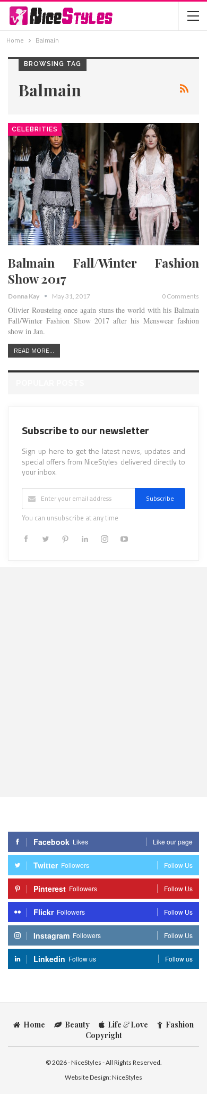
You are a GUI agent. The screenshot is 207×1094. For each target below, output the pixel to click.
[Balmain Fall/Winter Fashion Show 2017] (103, 184)
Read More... (34, 350)
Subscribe (160, 498)
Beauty (77, 1025)
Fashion (180, 1025)
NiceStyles (127, 1077)
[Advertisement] (103, 681)
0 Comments (180, 296)
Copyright (103, 1035)
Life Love (128, 1025)
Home (34, 1025)
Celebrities (35, 129)
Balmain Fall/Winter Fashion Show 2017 (103, 270)
